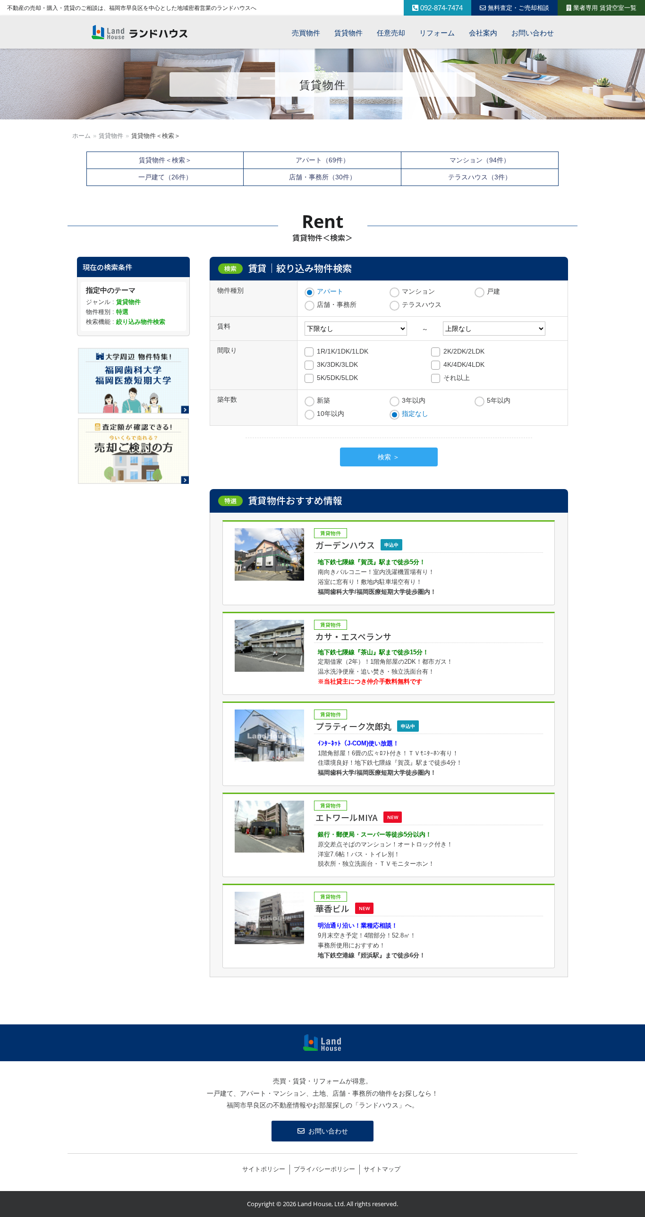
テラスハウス (421, 304)
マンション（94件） (480, 160)
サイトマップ (382, 1169)
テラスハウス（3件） (479, 177)
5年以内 (498, 400)
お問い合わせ (328, 1131)
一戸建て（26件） (165, 177)
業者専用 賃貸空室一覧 (604, 7)
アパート (330, 291)
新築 (323, 400)
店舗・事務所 (336, 304)
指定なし (415, 413)
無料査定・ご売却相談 (517, 7)
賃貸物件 (111, 135)
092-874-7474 (440, 8)
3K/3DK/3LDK (337, 364)
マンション (418, 291)
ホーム (81, 135)
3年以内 (413, 400)
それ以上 (456, 377)
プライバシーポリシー (324, 1169)
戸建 (493, 291)
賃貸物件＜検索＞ (165, 160)
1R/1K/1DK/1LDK (342, 351)
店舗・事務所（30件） (322, 177)
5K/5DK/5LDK (337, 377)
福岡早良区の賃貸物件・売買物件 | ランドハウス (139, 32)
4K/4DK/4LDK (463, 364)
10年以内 (330, 413)
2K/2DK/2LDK (463, 351)
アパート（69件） (322, 160)
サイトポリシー (263, 1169)
